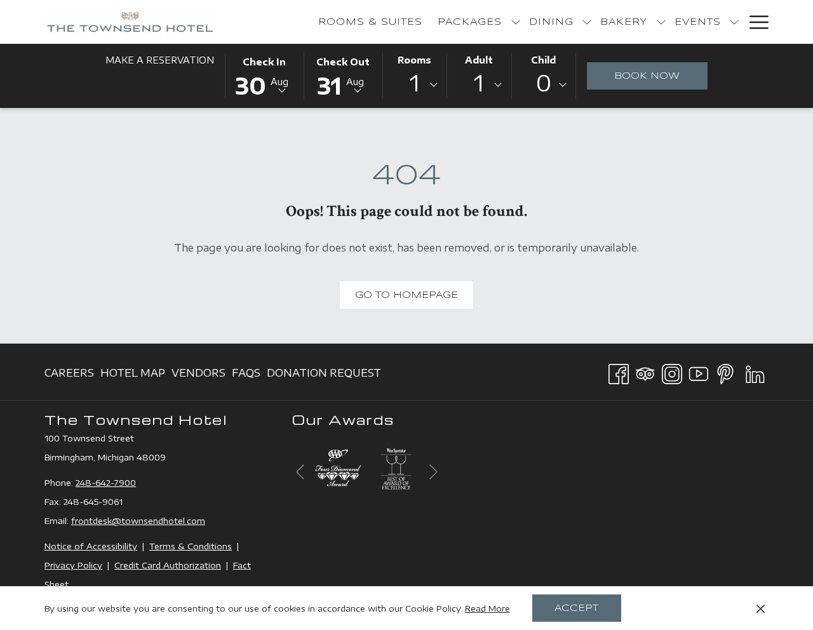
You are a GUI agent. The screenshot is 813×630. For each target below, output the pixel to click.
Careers (69, 376)
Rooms (414, 60)
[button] (264, 75)
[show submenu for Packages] (515, 22)
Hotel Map (132, 376)
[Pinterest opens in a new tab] (725, 371)
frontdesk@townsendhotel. (129, 521)
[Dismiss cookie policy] (761, 608)
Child (543, 60)
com (196, 521)
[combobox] (414, 85)
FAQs (246, 376)
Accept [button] (576, 608)
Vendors (198, 376)
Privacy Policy (73, 565)
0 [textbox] (543, 83)
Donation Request (324, 376)
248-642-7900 (106, 483)
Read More (487, 608)
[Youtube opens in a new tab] (699, 371)
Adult (479, 60)
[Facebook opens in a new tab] (618, 371)
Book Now (661, 76)
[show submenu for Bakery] (661, 22)
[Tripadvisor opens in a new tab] (645, 371)
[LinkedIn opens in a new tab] (755, 371)
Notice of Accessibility (90, 546)
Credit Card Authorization (167, 565)
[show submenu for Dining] (587, 22)
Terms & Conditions (190, 546)
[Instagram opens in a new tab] (672, 371)
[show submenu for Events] (734, 22)
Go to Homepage (406, 295)
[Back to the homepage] (130, 22)
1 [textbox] (415, 83)
